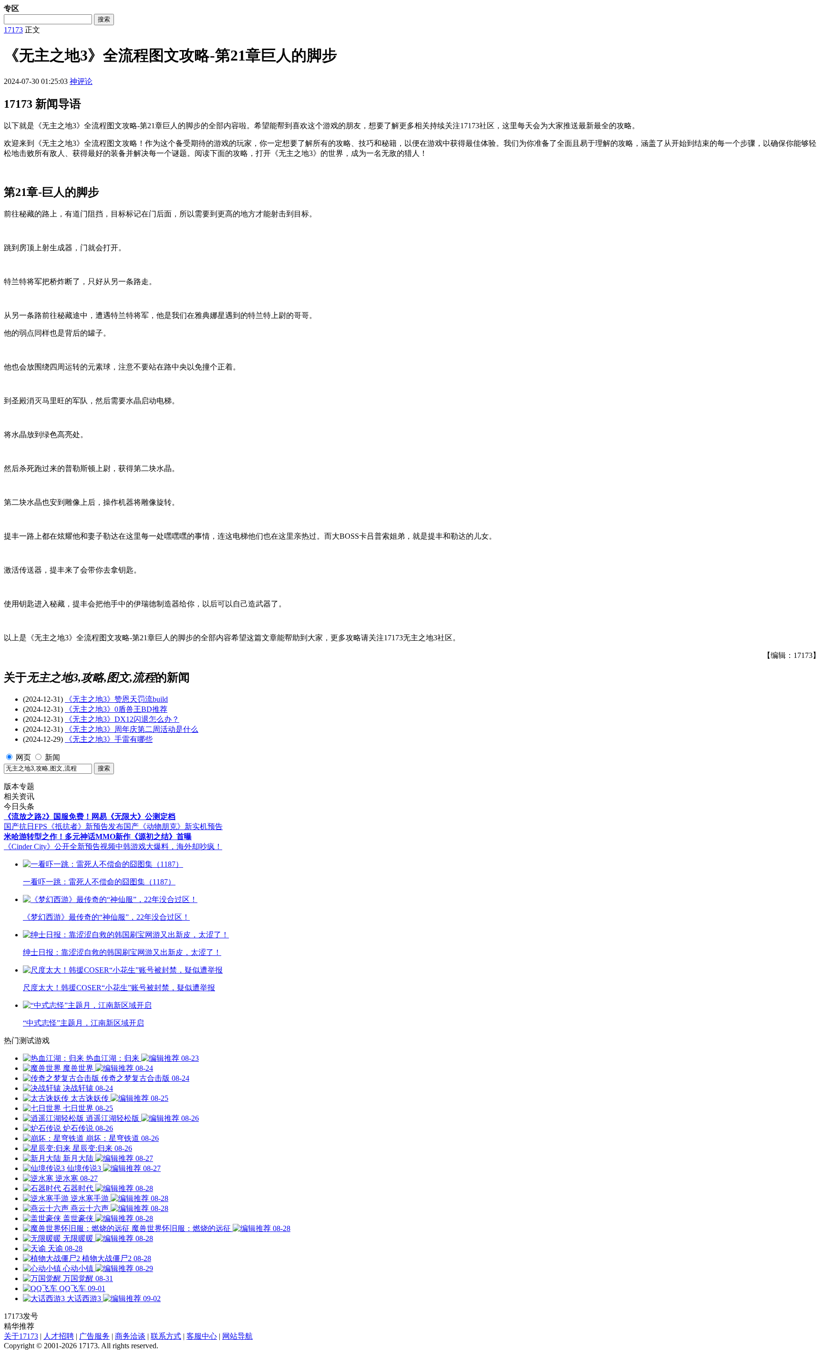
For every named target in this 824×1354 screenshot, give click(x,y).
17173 (13, 30)
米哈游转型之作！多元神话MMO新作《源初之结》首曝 (98, 836)
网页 (23, 757)
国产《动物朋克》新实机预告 (173, 826)
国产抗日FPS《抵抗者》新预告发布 (64, 826)
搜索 (104, 19)
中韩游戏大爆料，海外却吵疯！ (168, 846)
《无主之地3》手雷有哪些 (109, 739)
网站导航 (237, 1336)
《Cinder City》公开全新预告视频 (59, 846)
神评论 (81, 81)
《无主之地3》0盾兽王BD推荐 (116, 709)
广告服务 (94, 1336)
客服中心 (201, 1336)
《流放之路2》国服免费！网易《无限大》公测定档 (89, 816)
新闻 (52, 757)
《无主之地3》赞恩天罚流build (116, 699)
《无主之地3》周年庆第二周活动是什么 (131, 729)
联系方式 (166, 1336)
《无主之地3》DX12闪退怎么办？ (122, 719)
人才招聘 (58, 1336)
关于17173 (21, 1336)
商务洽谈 (130, 1336)
